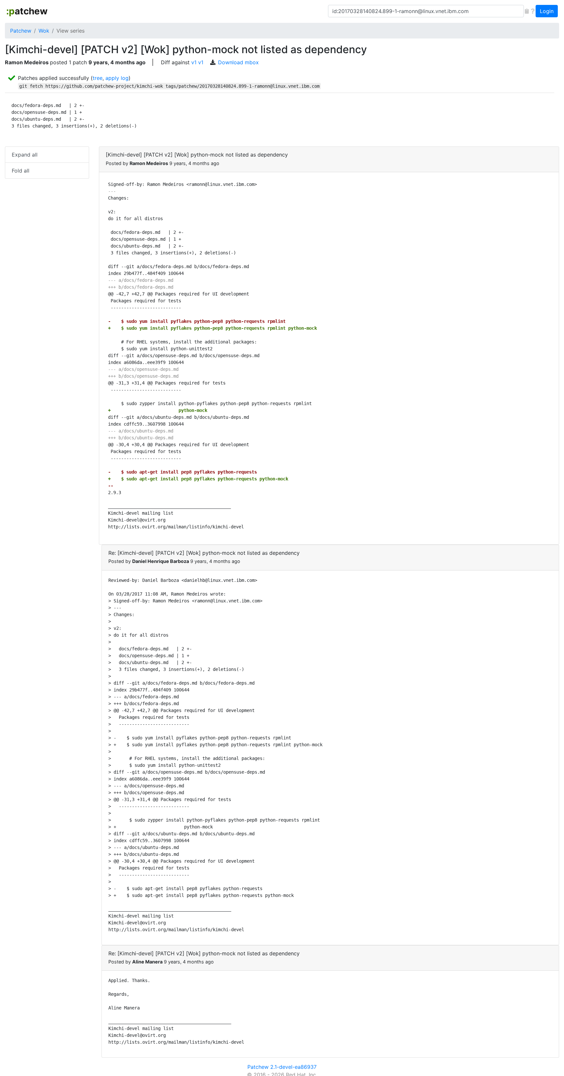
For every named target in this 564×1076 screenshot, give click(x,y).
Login (547, 11)
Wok (44, 30)
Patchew (20, 30)
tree (97, 78)
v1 (193, 62)
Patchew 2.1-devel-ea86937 (282, 1067)
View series (70, 30)
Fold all (20, 170)
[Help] (533, 11)
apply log (117, 78)
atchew (27, 11)
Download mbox (238, 62)
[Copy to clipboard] (527, 11)
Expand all (25, 154)
